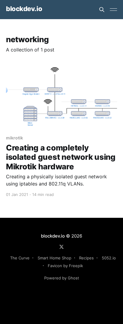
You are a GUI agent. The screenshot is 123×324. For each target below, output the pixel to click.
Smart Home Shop (54, 257)
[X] (61, 246)
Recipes (86, 257)
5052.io (109, 257)
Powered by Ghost (61, 278)
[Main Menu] (113, 9)
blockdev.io (24, 9)
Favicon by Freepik (65, 265)
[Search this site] (102, 9)
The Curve (20, 257)
